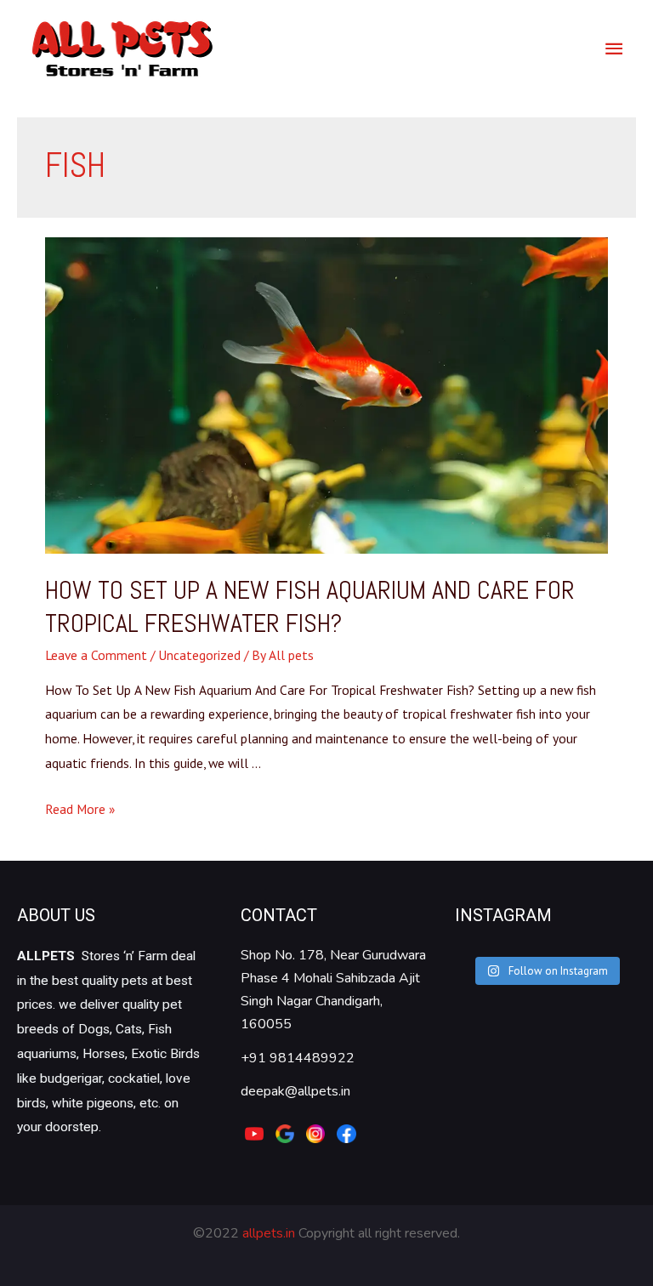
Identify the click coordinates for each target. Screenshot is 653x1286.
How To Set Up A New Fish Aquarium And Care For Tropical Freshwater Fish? (310, 607)
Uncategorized (199, 654)
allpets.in (268, 1233)
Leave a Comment (96, 654)
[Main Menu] (614, 48)
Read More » (80, 808)
